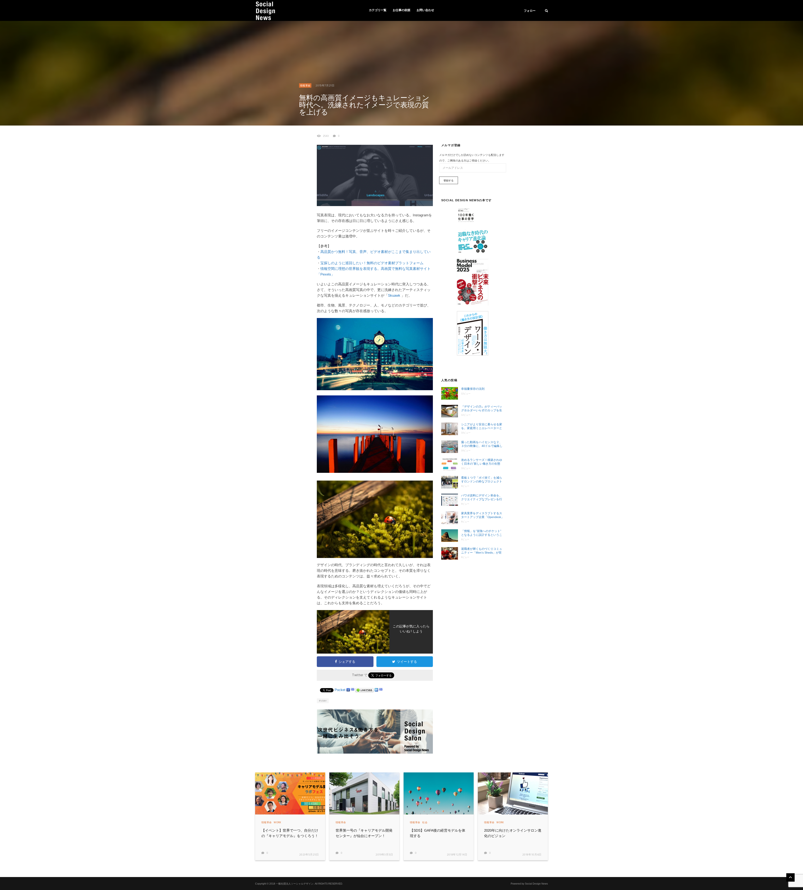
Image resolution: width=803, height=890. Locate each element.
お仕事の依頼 (401, 10)
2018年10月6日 (532, 855)
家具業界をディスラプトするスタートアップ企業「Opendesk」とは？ (482, 515)
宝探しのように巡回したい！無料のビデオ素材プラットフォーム (371, 263)
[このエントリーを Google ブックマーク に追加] (348, 690)
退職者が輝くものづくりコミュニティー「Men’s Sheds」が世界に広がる (481, 550)
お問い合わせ (425, 10)
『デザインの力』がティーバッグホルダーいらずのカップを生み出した (481, 408)
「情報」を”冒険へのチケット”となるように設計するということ (481, 533)
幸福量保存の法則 (473, 388)
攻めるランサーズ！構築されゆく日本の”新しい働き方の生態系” (481, 462)
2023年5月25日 (309, 855)
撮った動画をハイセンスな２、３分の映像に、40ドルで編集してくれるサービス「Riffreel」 (482, 444)
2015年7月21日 (325, 85)
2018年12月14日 (457, 855)
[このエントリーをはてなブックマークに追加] (352, 690)
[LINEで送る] (364, 690)
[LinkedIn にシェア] (376, 690)
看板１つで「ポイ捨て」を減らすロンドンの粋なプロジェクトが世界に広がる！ (481, 479)
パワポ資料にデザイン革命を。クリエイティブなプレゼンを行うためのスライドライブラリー (481, 497)
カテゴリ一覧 (377, 10)
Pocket (340, 690)
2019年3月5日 (384, 855)
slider (324, 701)
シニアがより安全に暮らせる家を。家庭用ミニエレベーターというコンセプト (481, 426)
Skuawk (394, 296)
